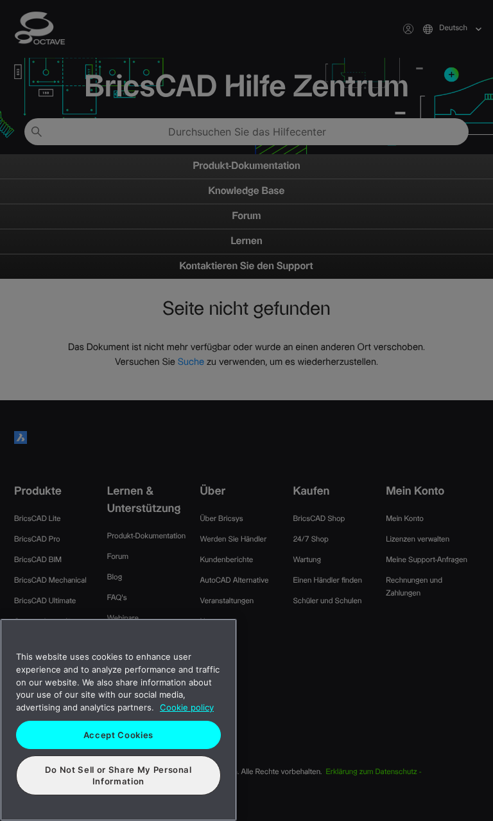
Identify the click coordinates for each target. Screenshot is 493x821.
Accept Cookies (118, 735)
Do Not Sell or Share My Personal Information (118, 775)
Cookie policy (187, 707)
